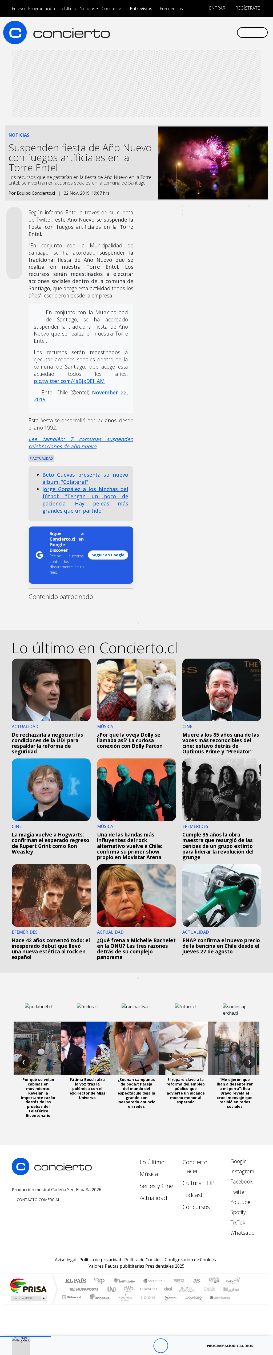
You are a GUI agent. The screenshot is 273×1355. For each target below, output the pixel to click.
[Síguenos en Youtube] (206, 32)
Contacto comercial (38, 1199)
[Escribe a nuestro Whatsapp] (232, 32)
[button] (25, 1336)
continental (168, 1289)
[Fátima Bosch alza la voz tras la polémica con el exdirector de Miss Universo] (87, 1048)
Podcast (192, 1195)
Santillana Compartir (154, 1281)
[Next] (190, 1345)
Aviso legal (65, 1260)
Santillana (126, 1281)
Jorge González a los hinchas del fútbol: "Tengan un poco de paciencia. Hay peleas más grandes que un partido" (85, 499)
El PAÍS (76, 1281)
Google (238, 1161)
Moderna (99, 1303)
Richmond (72, 1303)
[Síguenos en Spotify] (215, 32)
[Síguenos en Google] (172, 32)
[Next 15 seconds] (175, 1345)
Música (149, 1174)
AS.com (195, 1281)
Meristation (217, 1303)
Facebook (241, 1181)
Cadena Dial (214, 1289)
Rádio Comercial (241, 1303)
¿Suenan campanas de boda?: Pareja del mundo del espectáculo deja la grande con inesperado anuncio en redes (136, 1093)
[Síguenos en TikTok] (224, 32)
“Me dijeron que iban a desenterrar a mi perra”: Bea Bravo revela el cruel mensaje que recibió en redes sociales (235, 1093)
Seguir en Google (108, 554)
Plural (123, 1303)
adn (213, 1281)
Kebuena (234, 1289)
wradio (127, 1289)
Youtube (239, 1202)
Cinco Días (148, 1289)
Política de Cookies (143, 1260)
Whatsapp (242, 1232)
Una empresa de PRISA (28, 1285)
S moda (168, 1303)
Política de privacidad (100, 1260)
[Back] (131, 1345)
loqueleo (191, 1303)
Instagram (241, 1171)
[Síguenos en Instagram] (181, 32)
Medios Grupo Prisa (28, 1298)
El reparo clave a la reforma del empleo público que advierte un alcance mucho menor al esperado (185, 1090)
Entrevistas (141, 8)
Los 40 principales (101, 1281)
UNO (112, 1289)
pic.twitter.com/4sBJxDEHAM (69, 381)
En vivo (18, 8)
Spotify (237, 1212)
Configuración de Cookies (190, 1260)
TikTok (237, 1222)
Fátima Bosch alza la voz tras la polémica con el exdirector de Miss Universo (87, 1088)
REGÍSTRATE (247, 8)
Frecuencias (171, 8)
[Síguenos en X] (198, 32)
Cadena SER (179, 1281)
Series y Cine (156, 1186)
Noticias (87, 8)
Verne (198, 1289)
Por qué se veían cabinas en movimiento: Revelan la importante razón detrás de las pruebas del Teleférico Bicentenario (38, 1097)
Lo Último (67, 8)
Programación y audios (230, 1345)
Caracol (233, 1281)
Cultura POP (198, 1183)
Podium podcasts (72, 1295)
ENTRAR (216, 8)
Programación (41, 8)
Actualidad (42, 458)
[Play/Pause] (160, 1345)
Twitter (237, 1191)
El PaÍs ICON (147, 1303)
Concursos (112, 8)
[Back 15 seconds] (146, 1345)
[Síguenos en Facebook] (189, 32)
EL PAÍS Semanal (182, 1289)
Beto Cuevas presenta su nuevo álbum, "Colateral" (85, 478)
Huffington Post (83, 1289)
